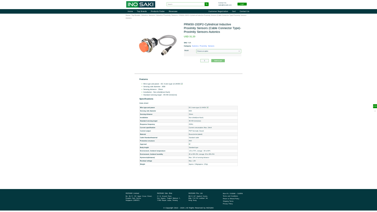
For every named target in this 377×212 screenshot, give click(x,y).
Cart (234, 11)
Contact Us (244, 11)
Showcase (173, 11)
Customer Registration (218, 11)
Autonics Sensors (148, 15)
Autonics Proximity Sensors (167, 15)
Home (130, 11)
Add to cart (218, 61)
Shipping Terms (228, 201)
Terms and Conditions (230, 196)
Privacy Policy (228, 204)
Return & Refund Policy (231, 198)
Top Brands (142, 11)
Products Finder (158, 11)
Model (186, 50)
